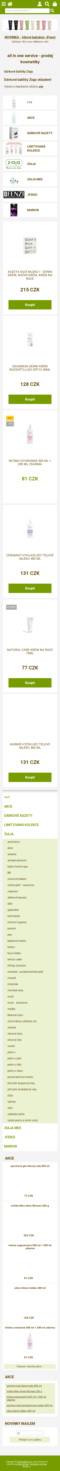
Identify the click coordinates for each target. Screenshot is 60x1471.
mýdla (11, 1008)
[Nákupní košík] (56, 4)
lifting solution (17, 965)
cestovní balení (17, 879)
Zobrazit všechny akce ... (30, 1366)
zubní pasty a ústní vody (23, 1120)
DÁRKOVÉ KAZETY (39, 133)
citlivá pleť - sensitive (21, 885)
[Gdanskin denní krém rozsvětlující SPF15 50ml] (30, 340)
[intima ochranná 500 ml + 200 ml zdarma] (30, 1341)
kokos (11, 947)
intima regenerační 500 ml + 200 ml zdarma (30, 1247)
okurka (12, 1027)
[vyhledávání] (49, 4)
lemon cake (15, 959)
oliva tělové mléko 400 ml (30, 1288)
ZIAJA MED (35, 179)
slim (10, 1108)
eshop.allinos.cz (24, 1462)
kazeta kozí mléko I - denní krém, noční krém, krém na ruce (30, 275)
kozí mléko (14, 953)
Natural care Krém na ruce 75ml (30, 651)
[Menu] (3, 4)
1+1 (29, 102)
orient (11, 1046)
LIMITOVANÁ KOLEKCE (36, 148)
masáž (12, 978)
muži (11, 996)
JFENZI (32, 194)
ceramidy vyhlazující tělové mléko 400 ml (30, 557)
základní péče (16, 1114)
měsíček (13, 984)
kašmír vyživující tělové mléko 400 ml (30, 746)
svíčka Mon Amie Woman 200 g (30, 1205)
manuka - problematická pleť (25, 971)
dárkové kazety (17, 897)
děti (10, 903)
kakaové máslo (17, 940)
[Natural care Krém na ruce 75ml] (30, 623)
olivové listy (15, 1033)
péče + (12, 1052)
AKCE (31, 117)
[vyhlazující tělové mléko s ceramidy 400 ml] (30, 529)
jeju (10, 934)
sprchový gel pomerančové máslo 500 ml (29, 1405)
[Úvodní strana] (11, 4)
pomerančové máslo (20, 1077)
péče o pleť (14, 1058)
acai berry (14, 841)
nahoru (55, 1466)
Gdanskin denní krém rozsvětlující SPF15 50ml (29, 368)
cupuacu (13, 891)
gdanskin (13, 909)
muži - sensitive (17, 1002)
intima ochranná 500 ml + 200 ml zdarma (30, 462)
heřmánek (14, 916)
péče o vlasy (15, 1070)
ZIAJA (31, 164)
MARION (33, 210)
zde (41, 86)
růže (10, 1095)
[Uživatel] (41, 4)
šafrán (12, 1101)
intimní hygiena (17, 922)
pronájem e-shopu (39, 1464)
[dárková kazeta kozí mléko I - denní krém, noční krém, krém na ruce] (30, 245)
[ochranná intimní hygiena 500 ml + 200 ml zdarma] (30, 434)
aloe (10, 848)
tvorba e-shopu (21, 1464)
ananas (12, 854)
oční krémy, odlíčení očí (22, 1021)
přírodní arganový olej (21, 1083)
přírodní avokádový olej (22, 1089)
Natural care (15, 1015)
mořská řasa (15, 990)
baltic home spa (18, 866)
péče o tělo (15, 1064)
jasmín (12, 928)
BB (9, 872)
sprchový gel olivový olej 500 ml (30, 1166)
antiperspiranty (17, 860)
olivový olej (14, 1039)
